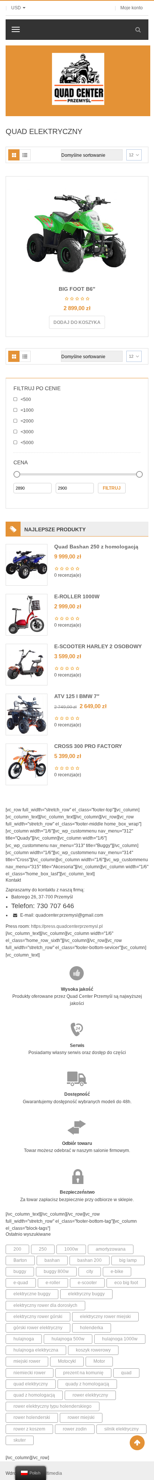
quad (126, 1372)
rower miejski (81, 1417)
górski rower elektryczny (37, 1327)
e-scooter (87, 1282)
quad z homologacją (34, 1395)
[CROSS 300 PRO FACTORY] (26, 764)
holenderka (91, 1327)
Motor (99, 1361)
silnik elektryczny (121, 1429)
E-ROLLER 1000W (76, 596)
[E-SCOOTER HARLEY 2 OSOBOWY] (26, 664)
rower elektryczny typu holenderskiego (52, 1406)
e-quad (20, 1282)
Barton (20, 1260)
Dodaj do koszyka (77, 322)
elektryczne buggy (31, 1293)
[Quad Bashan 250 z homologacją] (26, 564)
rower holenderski (31, 1417)
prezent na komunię (83, 1372)
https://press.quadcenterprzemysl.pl (67, 926)
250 (43, 1249)
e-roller (53, 1282)
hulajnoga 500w (68, 1338)
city (89, 1271)
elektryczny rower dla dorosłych (45, 1305)
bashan (52, 1260)
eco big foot (126, 1282)
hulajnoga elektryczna (35, 1350)
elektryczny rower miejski (105, 1316)
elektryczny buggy (86, 1293)
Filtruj (112, 488)
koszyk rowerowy (93, 1350)
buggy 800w (56, 1271)
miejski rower (26, 1361)
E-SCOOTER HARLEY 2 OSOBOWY (98, 646)
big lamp (128, 1260)
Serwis (77, 1045)
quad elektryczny (30, 1384)
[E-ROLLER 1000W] (26, 614)
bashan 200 (89, 1260)
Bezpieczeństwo (77, 1192)
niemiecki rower (29, 1372)
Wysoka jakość (77, 989)
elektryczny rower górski (37, 1316)
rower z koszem (29, 1429)
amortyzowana (111, 1249)
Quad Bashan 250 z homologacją (96, 547)
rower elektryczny (90, 1395)
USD (16, 7)
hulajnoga (23, 1338)
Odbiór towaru (77, 1143)
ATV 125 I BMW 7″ (76, 696)
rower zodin (75, 1429)
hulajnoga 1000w (120, 1338)
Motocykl (67, 1361)
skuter (19, 1440)
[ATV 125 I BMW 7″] (26, 714)
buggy (19, 1271)
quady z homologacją (87, 1384)
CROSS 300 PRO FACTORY (88, 746)
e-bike (117, 1271)
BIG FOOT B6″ (77, 289)
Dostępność (77, 1094)
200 (17, 1249)
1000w (71, 1249)
